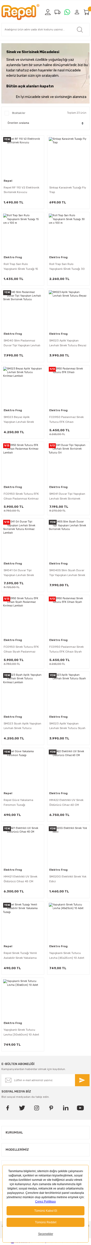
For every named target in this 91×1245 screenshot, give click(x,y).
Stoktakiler (18, 113)
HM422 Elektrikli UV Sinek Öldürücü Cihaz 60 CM (66, 802)
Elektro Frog (13, 257)
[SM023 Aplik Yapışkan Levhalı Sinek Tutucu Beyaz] (68, 309)
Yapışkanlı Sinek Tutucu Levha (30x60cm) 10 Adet (21, 1032)
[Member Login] (77, 12)
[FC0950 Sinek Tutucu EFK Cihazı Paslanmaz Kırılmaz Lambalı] (22, 462)
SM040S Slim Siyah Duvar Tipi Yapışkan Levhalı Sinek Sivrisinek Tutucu (67, 573)
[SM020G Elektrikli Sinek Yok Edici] (68, 845)
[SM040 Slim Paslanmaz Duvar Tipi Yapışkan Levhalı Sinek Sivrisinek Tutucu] (22, 309)
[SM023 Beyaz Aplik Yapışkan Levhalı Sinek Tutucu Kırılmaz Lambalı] (22, 386)
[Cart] (87, 12)
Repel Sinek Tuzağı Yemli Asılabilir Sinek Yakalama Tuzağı (20, 955)
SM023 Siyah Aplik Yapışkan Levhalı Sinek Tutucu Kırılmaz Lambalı (22, 726)
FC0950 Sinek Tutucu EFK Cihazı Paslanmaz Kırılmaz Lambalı (21, 496)
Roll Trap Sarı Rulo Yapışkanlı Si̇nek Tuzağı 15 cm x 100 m (21, 266)
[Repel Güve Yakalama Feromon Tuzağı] (22, 769)
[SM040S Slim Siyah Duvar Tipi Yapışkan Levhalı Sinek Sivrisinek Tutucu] (68, 539)
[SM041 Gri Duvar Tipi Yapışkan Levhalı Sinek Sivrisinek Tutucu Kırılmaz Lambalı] (22, 539)
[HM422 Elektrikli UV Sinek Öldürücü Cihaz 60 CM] (68, 769)
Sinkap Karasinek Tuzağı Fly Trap (67, 190)
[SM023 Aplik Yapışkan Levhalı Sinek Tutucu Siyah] (68, 692)
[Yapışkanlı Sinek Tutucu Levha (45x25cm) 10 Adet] (68, 922)
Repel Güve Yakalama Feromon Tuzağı (18, 802)
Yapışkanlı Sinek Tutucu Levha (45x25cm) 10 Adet (66, 955)
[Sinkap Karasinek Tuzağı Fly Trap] (68, 156)
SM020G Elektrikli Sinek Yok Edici (67, 879)
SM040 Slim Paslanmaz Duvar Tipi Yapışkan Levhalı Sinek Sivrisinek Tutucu (22, 343)
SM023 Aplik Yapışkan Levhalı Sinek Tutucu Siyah (67, 726)
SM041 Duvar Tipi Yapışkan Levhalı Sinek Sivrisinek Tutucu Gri (67, 496)
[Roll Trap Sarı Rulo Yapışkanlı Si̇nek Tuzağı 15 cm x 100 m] (22, 233)
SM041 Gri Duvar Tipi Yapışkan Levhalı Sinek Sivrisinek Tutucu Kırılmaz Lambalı (21, 573)
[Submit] (82, 1080)
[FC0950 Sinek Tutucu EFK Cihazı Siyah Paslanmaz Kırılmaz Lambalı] (22, 616)
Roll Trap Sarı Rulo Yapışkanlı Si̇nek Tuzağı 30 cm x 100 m (67, 266)
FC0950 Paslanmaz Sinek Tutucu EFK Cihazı (66, 419)
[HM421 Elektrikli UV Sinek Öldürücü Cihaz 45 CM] (22, 845)
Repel (8, 180)
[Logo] (20, 12)
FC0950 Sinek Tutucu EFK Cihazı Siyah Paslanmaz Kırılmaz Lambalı (21, 649)
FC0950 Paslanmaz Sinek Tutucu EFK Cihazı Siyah (66, 649)
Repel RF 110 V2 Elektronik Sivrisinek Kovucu (21, 190)
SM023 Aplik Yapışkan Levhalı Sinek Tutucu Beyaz (67, 343)
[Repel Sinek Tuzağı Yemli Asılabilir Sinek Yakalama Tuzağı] (22, 922)
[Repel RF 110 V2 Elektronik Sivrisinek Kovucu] (22, 156)
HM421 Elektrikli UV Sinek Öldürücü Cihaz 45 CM (20, 879)
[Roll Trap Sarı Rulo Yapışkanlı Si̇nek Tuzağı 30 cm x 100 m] (68, 233)
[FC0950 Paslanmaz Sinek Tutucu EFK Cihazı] (68, 386)
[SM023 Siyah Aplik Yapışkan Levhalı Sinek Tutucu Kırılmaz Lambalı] (22, 692)
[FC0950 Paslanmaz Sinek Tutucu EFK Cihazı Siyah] (68, 616)
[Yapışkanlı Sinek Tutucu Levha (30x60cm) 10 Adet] (22, 998)
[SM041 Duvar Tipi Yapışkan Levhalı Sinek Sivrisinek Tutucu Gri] (68, 462)
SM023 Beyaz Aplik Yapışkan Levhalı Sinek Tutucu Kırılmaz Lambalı (20, 419)
